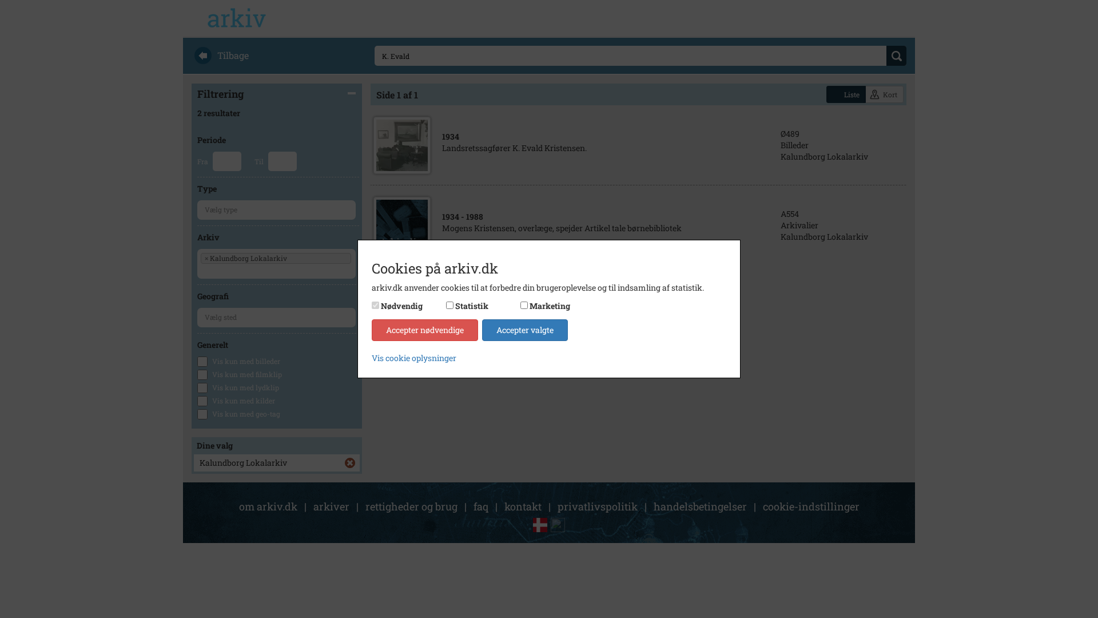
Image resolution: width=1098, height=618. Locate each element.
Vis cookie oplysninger (414, 357)
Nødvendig (402, 305)
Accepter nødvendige (425, 329)
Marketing (550, 305)
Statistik (471, 305)
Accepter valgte (525, 329)
